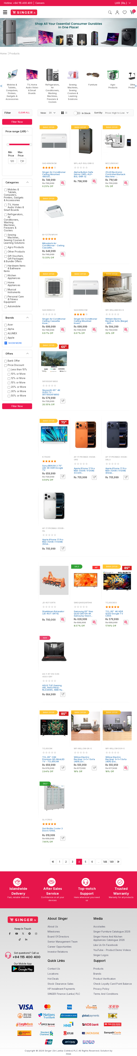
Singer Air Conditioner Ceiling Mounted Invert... (85, 320)
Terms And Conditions (105, 993)
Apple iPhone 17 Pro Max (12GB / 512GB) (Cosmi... (84, 470)
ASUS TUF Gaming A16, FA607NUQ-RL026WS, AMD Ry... (52, 687)
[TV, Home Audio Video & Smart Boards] (32, 81)
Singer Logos (100, 955)
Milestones (54, 931)
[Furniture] (93, 77)
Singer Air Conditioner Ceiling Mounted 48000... (54, 174)
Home (3, 53)
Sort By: (98, 112)
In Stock (86, 113)
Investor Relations (58, 951)
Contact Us (54, 968)
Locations (53, 973)
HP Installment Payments (61, 988)
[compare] (65, 132)
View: (43, 112)
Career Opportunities (60, 946)
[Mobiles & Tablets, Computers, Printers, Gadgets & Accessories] (12, 84)
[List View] (66, 113)
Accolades (99, 926)
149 (112, 861)
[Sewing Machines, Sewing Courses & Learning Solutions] (72, 84)
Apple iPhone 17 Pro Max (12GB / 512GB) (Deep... (115, 470)
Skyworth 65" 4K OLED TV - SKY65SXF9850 (51, 392)
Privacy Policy (101, 988)
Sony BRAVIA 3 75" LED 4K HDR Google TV (52, 467)
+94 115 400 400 (22, 3)
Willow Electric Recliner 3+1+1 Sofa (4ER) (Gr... (84, 759)
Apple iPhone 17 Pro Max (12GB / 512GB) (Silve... (52, 541)
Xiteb (68, 1053)
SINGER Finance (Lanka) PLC (64, 993)
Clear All (24, 112)
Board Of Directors (58, 936)
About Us (53, 926)
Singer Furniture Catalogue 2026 (111, 931)
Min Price (11, 154)
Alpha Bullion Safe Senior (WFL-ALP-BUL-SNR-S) (83, 174)
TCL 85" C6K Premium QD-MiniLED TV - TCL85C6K (53, 759)
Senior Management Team (62, 941)
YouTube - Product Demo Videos (112, 950)
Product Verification (104, 978)
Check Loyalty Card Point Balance (112, 983)
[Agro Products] (113, 78)
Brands (97, 973)
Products (14, 53)
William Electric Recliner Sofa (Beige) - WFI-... (116, 320)
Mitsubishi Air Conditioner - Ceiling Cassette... (53, 245)
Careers (39, 3)
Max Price (21, 154)
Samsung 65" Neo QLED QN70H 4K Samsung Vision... (83, 613)
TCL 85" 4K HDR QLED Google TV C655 (114, 613)
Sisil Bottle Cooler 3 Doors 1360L (52, 829)
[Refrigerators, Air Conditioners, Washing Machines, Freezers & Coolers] (52, 85)
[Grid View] (62, 113)
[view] (65, 137)
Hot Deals (53, 978)
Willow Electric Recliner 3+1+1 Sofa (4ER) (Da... (115, 759)
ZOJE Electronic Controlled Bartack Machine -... (115, 174)
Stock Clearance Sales (60, 983)
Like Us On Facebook (105, 945)
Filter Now (17, 121)
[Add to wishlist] (65, 128)
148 (105, 861)
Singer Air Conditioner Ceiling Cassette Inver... (54, 320)
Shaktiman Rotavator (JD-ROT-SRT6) (53, 612)
